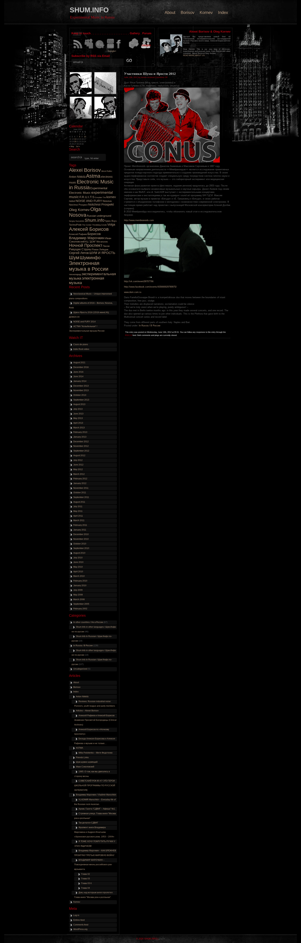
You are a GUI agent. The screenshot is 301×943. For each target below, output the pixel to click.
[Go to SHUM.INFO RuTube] (100, 48)
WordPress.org (80, 929)
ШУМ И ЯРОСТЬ (102, 253)
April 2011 (78, 516)
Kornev (206, 12)
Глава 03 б (86, 883)
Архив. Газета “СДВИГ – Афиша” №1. (97, 809)
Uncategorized (80, 669)
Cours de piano (80, 344)
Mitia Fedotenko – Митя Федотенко (96, 753)
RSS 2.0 (128, 335)
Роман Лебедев (100, 249)
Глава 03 (85, 878)
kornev (111, 197)
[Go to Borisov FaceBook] (121, 48)
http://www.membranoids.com (139, 220)
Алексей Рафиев (78, 234)
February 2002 (80, 608)
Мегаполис (102, 241)
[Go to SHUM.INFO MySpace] (89, 48)
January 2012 (79, 483)
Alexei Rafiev (106, 171)
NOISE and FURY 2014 (84, 321)
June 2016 (78, 372)
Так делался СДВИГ (88, 823)
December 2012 (81, 441)
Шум (74, 257)
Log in (76, 915)
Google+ (112, 51)
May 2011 (78, 511)
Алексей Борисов (89, 229)
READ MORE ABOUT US (194, 55)
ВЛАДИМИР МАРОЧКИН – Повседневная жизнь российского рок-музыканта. (93, 864)
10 (85, 137)
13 (75, 139)
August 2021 (79, 362)
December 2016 (81, 367)
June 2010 (78, 562)
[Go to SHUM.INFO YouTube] (110, 48)
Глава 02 (85, 874)
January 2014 (79, 381)
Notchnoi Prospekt (101, 204)
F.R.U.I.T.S (86, 197)
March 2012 (79, 474)
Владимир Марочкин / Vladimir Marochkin (96, 794)
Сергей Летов (79, 253)
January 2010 (79, 585)
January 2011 (79, 530)
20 (75, 141)
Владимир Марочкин (87, 238)
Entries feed (79, 920)
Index (223, 12)
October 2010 (79, 544)
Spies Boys (111, 221)
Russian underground (99, 215)
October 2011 (79, 492)
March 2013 (79, 427)
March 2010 (79, 576)
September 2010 (81, 548)
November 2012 (81, 446)
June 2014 (78, 376)
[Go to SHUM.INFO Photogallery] (134, 48)
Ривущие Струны (80, 249)
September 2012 (81, 451)
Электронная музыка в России (88, 266)
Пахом (106, 246)
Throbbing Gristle (99, 225)
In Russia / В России (149, 325)
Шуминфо (90, 257)
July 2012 (78, 460)
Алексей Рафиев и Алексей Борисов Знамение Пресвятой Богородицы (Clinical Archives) (95, 720)
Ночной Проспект (85, 245)
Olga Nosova (85, 212)
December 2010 (81, 534)
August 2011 (79, 502)
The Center (87, 225)
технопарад (75, 274)
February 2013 (80, 432)
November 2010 (81, 539)
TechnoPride (75, 224)
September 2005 (81, 604)
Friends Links (82, 757)
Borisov (187, 12)
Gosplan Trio (100, 197)
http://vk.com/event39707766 (138, 281)
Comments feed (80, 925)
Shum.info (95, 220)
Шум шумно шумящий (87, 762)
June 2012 (78, 464)
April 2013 (78, 423)
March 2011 (78, 520)
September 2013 (81, 400)
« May (71, 146)
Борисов (94, 234)
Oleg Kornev (79, 210)
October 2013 (79, 395)
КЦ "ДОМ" (90, 241)
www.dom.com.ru (132, 292)
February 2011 (80, 525)
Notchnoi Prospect (78, 204)
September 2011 (81, 497)
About (170, 12)
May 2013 (78, 418)
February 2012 (80, 478)
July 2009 (78, 590)
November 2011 (80, 488)
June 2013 (78, 413)
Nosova (107, 201)
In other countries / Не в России (88, 622)
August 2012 (79, 455)
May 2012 (78, 469)
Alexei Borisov (85, 170)
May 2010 (78, 567)
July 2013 (78, 409)
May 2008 (78, 595)
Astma (93, 176)
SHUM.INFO (89, 10)
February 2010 (80, 581)
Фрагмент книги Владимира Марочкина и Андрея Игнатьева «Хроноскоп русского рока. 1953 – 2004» (94, 832)
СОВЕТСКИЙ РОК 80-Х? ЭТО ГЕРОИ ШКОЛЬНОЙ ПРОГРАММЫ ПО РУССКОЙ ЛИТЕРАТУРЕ (94, 785)
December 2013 (81, 386)
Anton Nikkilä (77, 176)
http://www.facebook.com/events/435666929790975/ (150, 286)
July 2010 (78, 557)
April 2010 (78, 571)
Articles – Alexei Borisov (87, 710)
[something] (77, 48)
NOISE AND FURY (89, 201)
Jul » (78, 146)
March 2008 (79, 599)
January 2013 (79, 437)
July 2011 (77, 506)
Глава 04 (85, 888)
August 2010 (79, 553)
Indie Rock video (81, 349)
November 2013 (81, 390)
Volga (111, 224)
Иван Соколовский (85, 766)
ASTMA (79, 748)
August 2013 (79, 404)
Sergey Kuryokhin (76, 221)
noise (72, 201)
